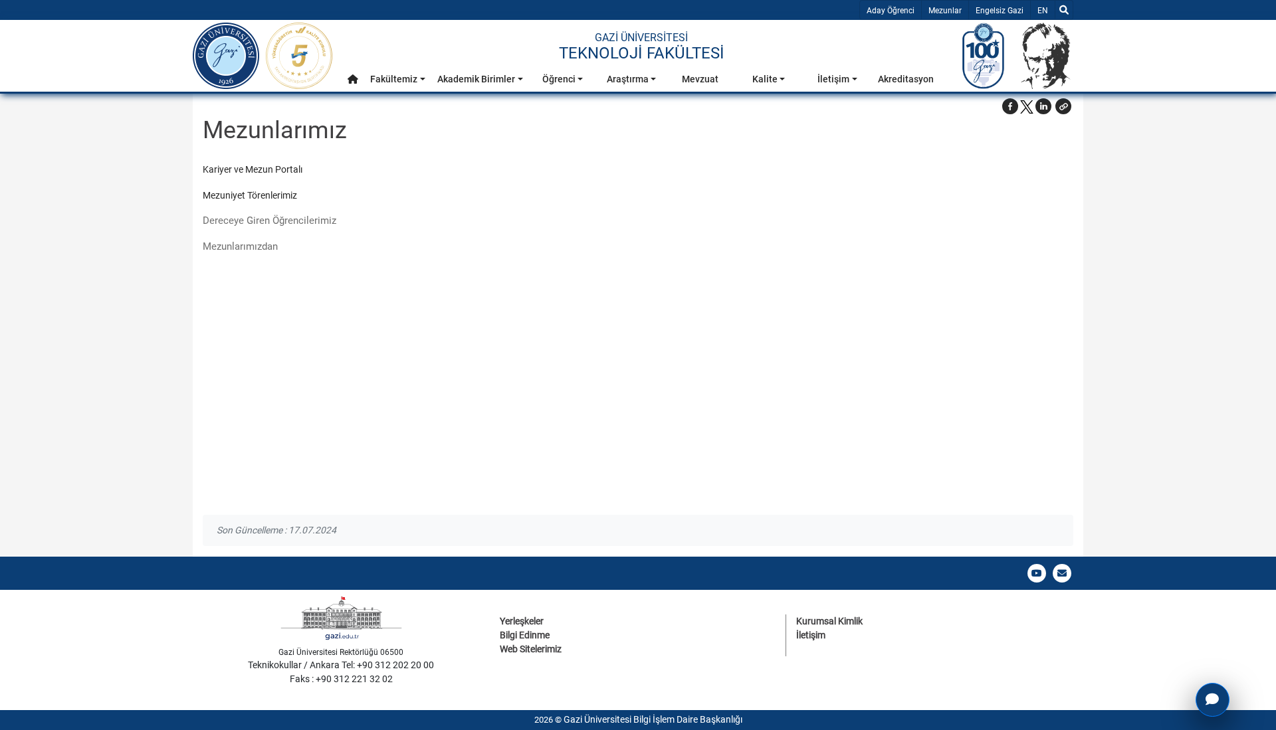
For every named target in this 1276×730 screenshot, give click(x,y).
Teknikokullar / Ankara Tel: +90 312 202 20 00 (341, 665)
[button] (353, 79)
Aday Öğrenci (890, 10)
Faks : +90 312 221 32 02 (341, 679)
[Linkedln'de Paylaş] (1043, 106)
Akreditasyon (906, 79)
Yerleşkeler (522, 621)
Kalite (765, 79)
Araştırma (628, 79)
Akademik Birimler (476, 79)
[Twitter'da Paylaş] (1026, 106)
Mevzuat (700, 79)
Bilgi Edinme (525, 635)
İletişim (833, 79)
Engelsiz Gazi (999, 10)
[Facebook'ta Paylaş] (1010, 106)
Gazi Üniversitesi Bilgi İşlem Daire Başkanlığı (653, 719)
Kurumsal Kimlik (829, 621)
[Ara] (1064, 10)
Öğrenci (559, 79)
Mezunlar (945, 10)
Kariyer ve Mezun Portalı (253, 169)
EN (1046, 10)
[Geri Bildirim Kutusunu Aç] (1212, 700)
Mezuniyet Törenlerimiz (250, 195)
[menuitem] (353, 83)
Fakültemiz (393, 79)
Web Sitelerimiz (531, 649)
